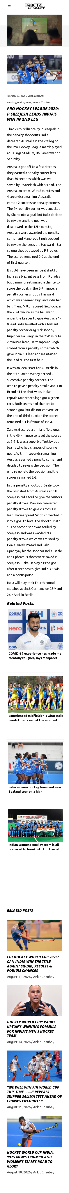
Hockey (12, 102)
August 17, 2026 (19, 977)
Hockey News (24, 102)
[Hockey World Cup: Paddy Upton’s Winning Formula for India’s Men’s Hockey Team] (34, 1000)
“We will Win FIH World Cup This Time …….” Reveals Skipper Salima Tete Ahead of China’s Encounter (34, 1094)
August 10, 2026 (19, 1172)
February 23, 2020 (16, 95)
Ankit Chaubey (43, 977)
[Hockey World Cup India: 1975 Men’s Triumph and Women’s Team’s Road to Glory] (34, 1131)
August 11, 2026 (19, 1107)
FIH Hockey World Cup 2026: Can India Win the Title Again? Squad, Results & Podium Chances (33, 964)
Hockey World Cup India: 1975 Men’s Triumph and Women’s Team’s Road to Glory (30, 1159)
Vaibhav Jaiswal (36, 95)
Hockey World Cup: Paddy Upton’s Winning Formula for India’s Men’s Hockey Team (31, 1029)
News (35, 102)
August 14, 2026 (19, 1042)
